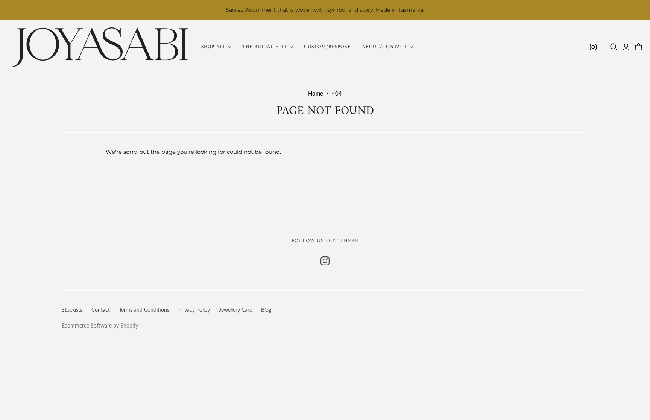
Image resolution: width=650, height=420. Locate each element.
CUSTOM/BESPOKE (327, 46)
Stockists (72, 309)
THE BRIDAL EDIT (264, 46)
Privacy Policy (194, 309)
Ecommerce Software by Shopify (100, 325)
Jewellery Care (235, 309)
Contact (100, 309)
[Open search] (614, 47)
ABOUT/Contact (385, 46)
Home (315, 93)
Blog (266, 309)
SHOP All (213, 46)
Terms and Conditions (144, 309)
